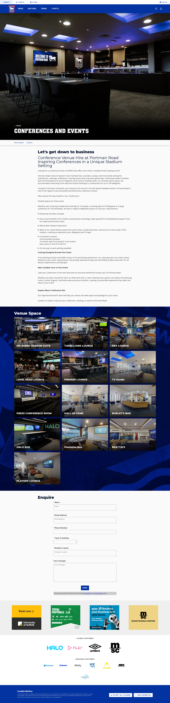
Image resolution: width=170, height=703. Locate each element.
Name (57, 502)
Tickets (21, 2)
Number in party (61, 548)
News (20, 9)
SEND (85, 588)
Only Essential (144, 695)
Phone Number (61, 528)
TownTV (6, 2)
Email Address (61, 515)
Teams (44, 9)
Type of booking (62, 538)
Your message (60, 561)
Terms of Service (98, 593)
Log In (164, 2)
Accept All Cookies (122, 695)
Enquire (29, 142)
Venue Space (19, 142)
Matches (32, 9)
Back (19, 126)
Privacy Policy (87, 593)
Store (34, 2)
